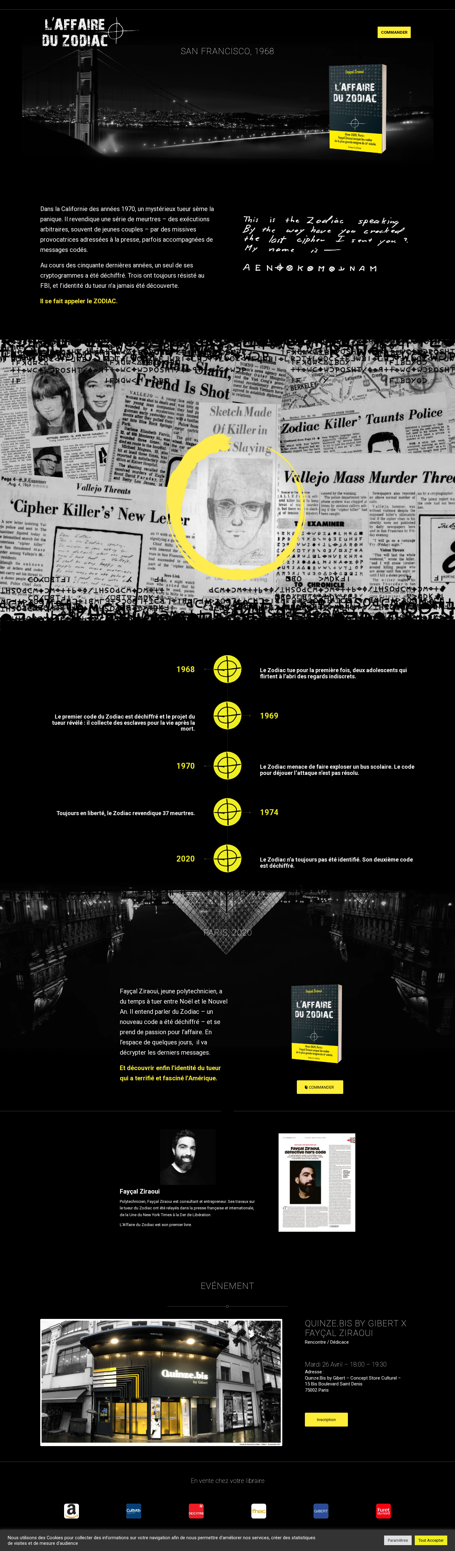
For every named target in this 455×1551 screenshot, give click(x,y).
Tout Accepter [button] (431, 1540)
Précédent (292, 1188)
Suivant (341, 1188)
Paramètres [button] (398, 1540)
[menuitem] (394, 32)
